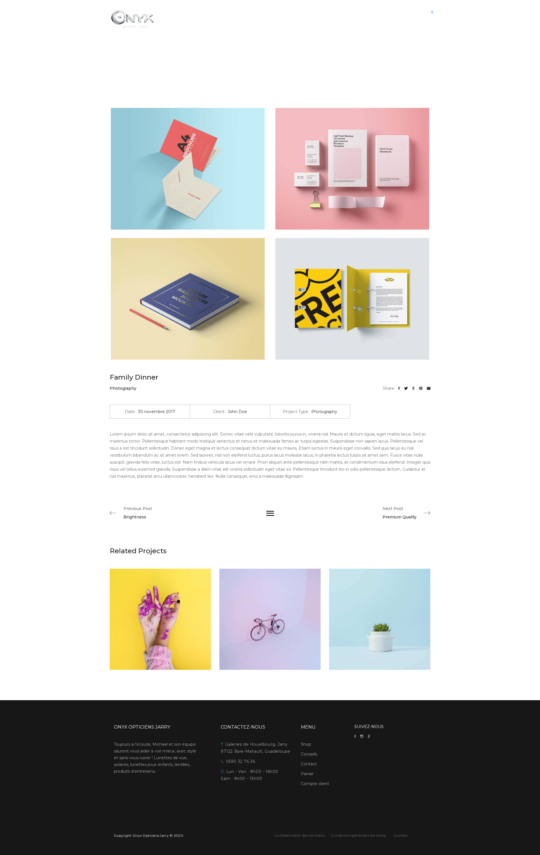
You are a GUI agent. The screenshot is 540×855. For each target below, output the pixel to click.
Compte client (315, 783)
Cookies (400, 835)
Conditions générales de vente (359, 835)
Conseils (309, 754)
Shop (306, 744)
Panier (307, 773)
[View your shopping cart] (427, 18)
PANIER (329, 18)
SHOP (261, 18)
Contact (309, 763)
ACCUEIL (241, 18)
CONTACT (307, 18)
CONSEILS (282, 18)
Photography (123, 388)
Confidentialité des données (299, 835)
